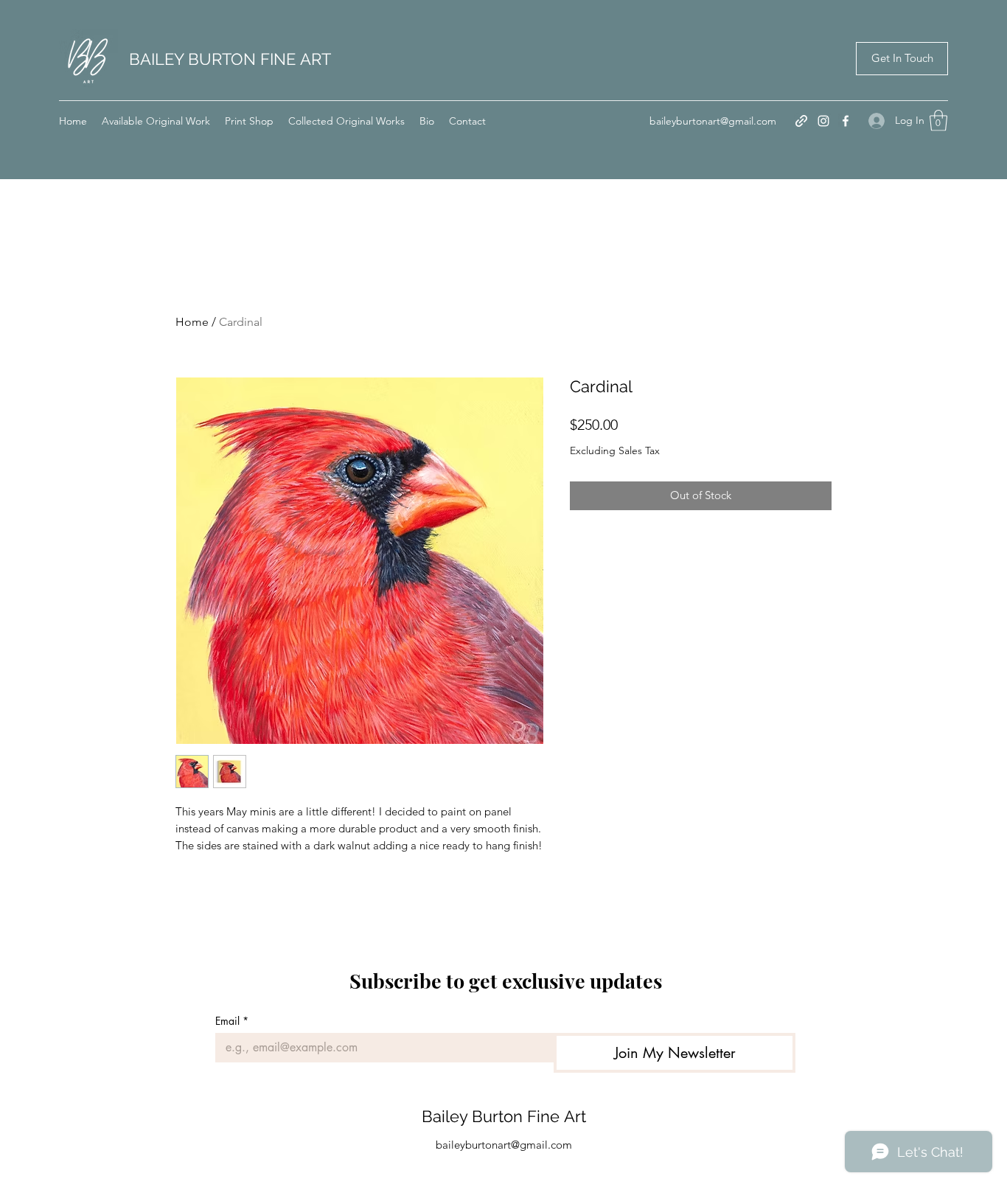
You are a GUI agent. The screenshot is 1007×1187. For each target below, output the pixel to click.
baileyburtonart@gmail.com (712, 121)
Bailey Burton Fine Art (504, 1116)
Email (231, 1020)
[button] (938, 120)
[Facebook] (845, 121)
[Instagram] (823, 121)
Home (192, 322)
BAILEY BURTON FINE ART (230, 59)
